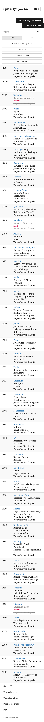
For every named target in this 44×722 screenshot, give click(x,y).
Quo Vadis (18, 207)
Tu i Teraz (18, 468)
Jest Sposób (19, 631)
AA (14, 438)
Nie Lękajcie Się (21, 525)
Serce (16, 617)
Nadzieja (17, 149)
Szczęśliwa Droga (22, 495)
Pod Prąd (17, 541)
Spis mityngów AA (15, 9)
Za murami (18, 163)
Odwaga (17, 177)
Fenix (16, 367)
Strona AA (7, 686)
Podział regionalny (11, 703)
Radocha (17, 95)
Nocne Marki (19, 658)
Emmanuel (18, 394)
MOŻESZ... (18, 277)
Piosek (16, 340)
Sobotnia (17, 261)
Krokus (17, 353)
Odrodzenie (19, 81)
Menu (36, 9)
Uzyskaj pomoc (33, 25)
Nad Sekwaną (20, 122)
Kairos (16, 509)
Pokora (17, 234)
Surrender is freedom (24, 136)
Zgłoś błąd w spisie (29, 20)
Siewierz (17, 220)
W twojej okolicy (10, 692)
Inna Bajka (18, 424)
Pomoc (6, 709)
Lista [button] (12, 38)
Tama (16, 560)
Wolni (16, 68)
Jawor (16, 323)
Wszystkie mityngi (11, 697)
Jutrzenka (18, 381)
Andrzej (17, 481)
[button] (22, 44)
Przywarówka (20, 190)
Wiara (16, 109)
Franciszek (18, 411)
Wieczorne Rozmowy (23, 645)
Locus (16, 291)
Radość (16, 307)
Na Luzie (17, 672)
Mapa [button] (32, 38)
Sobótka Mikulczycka (24, 247)
